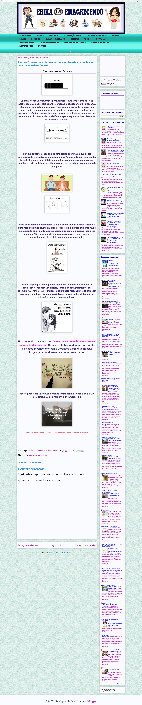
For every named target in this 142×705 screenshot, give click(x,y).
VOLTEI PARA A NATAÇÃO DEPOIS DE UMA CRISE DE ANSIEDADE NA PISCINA (115, 215)
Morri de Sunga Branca (109, 385)
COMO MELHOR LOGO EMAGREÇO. (109, 491)
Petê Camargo (106, 351)
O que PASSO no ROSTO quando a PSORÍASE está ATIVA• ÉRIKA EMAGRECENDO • (115, 240)
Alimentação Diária (72, 36)
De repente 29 (106, 603)
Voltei (104, 636)
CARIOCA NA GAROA (109, 437)
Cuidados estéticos (100, 43)
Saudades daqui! (113, 651)
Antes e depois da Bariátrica (111, 650)
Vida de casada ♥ (107, 668)
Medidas (115, 36)
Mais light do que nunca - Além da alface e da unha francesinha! (112, 545)
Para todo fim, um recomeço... (111, 570)
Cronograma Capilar (49, 43)
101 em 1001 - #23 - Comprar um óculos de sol (114, 458)
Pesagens (53, 36)
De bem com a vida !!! (109, 406)
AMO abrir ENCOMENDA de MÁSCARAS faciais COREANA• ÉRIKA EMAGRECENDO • (114, 223)
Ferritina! (111, 319)
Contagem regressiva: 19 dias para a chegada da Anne (115, 189)
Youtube (42, 46)
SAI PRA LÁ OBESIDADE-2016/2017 (110, 620)
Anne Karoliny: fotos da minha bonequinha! (114, 139)
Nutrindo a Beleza (108, 423)
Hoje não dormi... (113, 476)
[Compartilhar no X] (80, 451)
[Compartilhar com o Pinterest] (83, 451)
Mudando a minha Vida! (109, 526)
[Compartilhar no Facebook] (81, 451)
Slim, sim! (105, 635)
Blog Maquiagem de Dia (109, 362)
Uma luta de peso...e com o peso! (110, 474)
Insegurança (43, 454)
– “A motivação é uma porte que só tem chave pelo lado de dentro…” (115, 623)
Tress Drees (111, 669)
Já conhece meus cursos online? (112, 363)
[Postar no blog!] (78, 451)
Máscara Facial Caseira (75, 43)
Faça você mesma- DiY (55, 39)
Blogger (92, 701)
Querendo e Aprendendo (110, 301)
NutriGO (104, 318)
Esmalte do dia (26, 46)
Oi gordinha (106, 510)
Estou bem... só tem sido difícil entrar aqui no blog (111, 175)
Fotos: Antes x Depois (97, 36)
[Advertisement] (57, 529)
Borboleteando (112, 527)
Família (40, 36)
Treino (87, 39)
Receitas (75, 39)
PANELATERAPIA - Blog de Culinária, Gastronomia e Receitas (110, 335)
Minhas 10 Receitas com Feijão (111, 338)
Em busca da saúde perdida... (111, 569)
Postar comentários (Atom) (60, 552)
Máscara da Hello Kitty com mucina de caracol (114, 201)
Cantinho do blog (107, 260)
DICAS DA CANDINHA (109, 585)
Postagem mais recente (29, 545)
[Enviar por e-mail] (77, 451)
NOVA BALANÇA (113, 303)
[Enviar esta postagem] (72, 450)
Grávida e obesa (26, 43)
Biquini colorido (113, 511)
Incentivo (33, 454)
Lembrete (105, 380)
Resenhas (35, 39)
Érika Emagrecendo (108, 280)
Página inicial (25, 36)
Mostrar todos (120, 683)
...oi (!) (104, 424)
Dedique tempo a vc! (113, 163)
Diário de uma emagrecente (111, 378)
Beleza (22, 39)
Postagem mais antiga (85, 545)
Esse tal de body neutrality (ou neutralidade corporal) (114, 549)
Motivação (101, 39)
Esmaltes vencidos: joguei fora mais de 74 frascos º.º (115, 151)
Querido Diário (107, 455)
